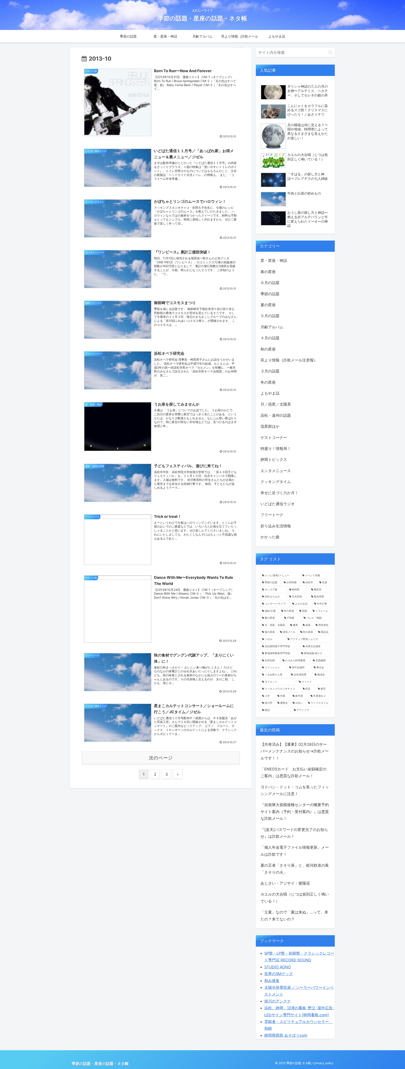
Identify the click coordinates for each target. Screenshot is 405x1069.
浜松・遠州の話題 (276, 415)
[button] (330, 52)
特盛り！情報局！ (276, 448)
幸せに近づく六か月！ (279, 493)
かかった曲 (270, 537)
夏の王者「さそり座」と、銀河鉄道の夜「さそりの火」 (295, 868)
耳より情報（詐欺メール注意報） (289, 360)
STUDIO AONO (277, 967)
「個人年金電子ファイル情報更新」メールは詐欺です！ (295, 850)
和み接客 (271, 980)
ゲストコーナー (274, 437)
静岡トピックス (274, 459)
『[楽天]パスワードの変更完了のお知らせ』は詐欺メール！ (294, 833)
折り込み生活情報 (276, 526)
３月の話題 (270, 371)
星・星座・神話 (274, 260)
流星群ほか (270, 426)
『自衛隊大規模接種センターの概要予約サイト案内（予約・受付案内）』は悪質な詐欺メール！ (295, 811)
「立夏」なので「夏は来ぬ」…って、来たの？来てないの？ (294, 915)
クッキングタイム (276, 481)
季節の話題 (270, 294)
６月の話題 (270, 282)
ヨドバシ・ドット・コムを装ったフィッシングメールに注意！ (295, 790)
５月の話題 (270, 316)
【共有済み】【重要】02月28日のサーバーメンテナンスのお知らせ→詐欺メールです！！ (295, 751)
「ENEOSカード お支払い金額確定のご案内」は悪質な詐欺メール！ (294, 772)
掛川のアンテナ (277, 1001)
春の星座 (268, 271)
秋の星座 (268, 349)
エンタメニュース (276, 470)
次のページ (161, 757)
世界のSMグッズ (278, 974)
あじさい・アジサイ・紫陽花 (285, 883)
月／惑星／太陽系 (276, 404)
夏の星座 (268, 305)
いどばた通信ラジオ (278, 504)
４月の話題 (270, 338)
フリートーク (272, 515)
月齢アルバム (272, 327)
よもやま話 (270, 393)
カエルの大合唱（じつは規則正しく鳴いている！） (295, 897)
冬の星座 (268, 382)
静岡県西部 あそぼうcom (285, 1035)
